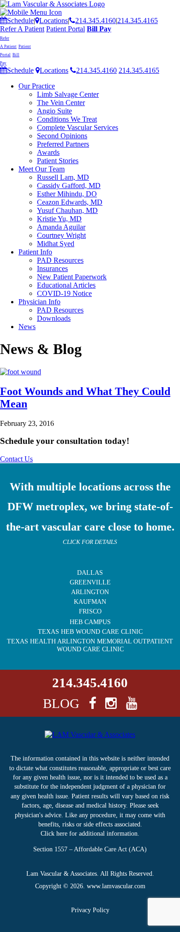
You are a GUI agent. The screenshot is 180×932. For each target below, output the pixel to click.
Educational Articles (66, 285)
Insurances (52, 268)
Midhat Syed (55, 244)
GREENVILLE (90, 582)
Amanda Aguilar (61, 227)
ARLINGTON (90, 592)
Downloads (54, 318)
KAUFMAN (90, 601)
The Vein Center (61, 102)
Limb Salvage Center (68, 94)
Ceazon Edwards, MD (69, 202)
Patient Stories (57, 161)
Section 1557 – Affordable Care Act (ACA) (90, 849)
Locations (53, 20)
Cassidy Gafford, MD (69, 185)
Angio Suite (54, 111)
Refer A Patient (22, 29)
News (27, 326)
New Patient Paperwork (72, 277)
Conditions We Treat (67, 119)
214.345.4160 (95, 20)
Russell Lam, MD (63, 177)
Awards (48, 152)
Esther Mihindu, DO (67, 194)
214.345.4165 (137, 20)
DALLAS (90, 572)
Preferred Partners (63, 144)
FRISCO (90, 611)
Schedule (20, 20)
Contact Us (16, 459)
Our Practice (36, 86)
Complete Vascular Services (77, 127)
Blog (61, 703)
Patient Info (35, 252)
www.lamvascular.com (116, 886)
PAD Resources (60, 260)
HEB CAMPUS (90, 621)
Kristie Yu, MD (59, 219)
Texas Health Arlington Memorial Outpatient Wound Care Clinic (90, 645)
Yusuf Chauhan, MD (67, 210)
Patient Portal (65, 29)
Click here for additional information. (90, 833)
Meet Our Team (41, 169)
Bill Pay (99, 29)
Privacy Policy (90, 910)
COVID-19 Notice (64, 293)
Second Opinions (62, 136)
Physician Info (39, 302)
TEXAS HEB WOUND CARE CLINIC (90, 631)
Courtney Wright (61, 235)
